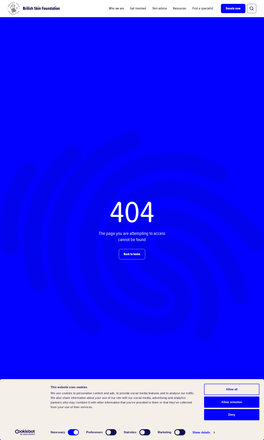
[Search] (251, 8)
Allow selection (231, 402)
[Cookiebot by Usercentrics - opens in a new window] (25, 432)
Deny (231, 414)
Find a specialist (202, 8)
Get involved (138, 8)
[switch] (111, 432)
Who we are (116, 8)
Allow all (232, 389)
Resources (179, 8)
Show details (201, 432)
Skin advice (159, 8)
